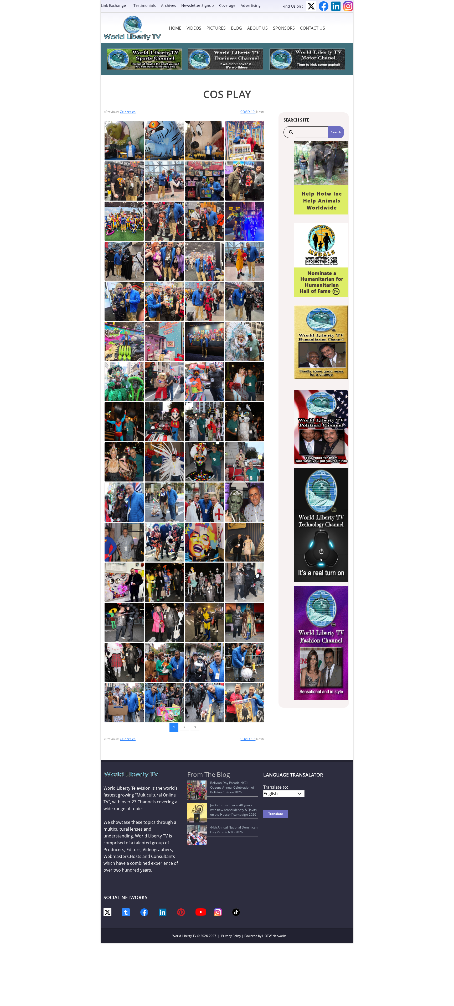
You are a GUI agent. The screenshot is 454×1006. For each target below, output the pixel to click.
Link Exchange (113, 5)
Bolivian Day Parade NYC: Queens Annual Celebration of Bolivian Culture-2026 (232, 787)
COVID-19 (247, 111)
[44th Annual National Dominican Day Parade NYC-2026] (197, 835)
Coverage (227, 5)
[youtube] (200, 912)
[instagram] (218, 912)
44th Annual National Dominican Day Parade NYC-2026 (233, 829)
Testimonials (144, 5)
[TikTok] (236, 912)
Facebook (323, 6)
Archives (168, 5)
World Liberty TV (184, 936)
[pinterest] (181, 912)
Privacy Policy (231, 936)
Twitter (311, 6)
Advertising (251, 5)
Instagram (348, 6)
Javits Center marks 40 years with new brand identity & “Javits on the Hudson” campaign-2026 (233, 810)
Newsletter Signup (197, 5)
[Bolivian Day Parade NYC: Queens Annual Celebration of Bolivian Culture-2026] (197, 790)
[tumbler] (126, 912)
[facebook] (144, 912)
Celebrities (128, 111)
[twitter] (107, 912)
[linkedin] (163, 912)
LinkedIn (336, 6)
